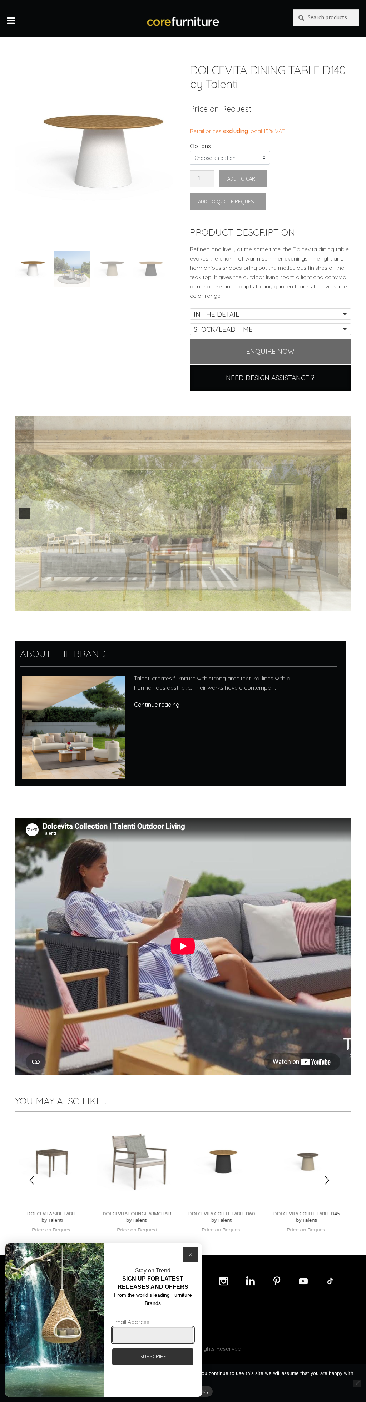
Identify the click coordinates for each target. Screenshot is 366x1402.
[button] (24, 513)
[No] (357, 1383)
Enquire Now (270, 351)
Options (200, 146)
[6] (201, 604)
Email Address (130, 1322)
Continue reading (156, 704)
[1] (164, 604)
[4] (186, 604)
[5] (194, 604)
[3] (179, 604)
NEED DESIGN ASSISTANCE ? (270, 377)
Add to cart (242, 178)
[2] (171, 604)
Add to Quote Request (227, 201)
